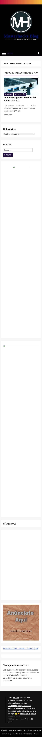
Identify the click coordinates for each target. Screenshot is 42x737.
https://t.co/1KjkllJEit (28, 714)
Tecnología (20, 94)
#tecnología (12, 706)
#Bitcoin (16, 698)
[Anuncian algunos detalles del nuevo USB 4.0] (21, 87)
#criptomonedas (24, 706)
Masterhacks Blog (21, 36)
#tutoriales (28, 700)
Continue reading (8, 114)
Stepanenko (9, 105)
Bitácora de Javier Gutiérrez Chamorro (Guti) (20, 649)
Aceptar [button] (36, 734)
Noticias (8, 94)
